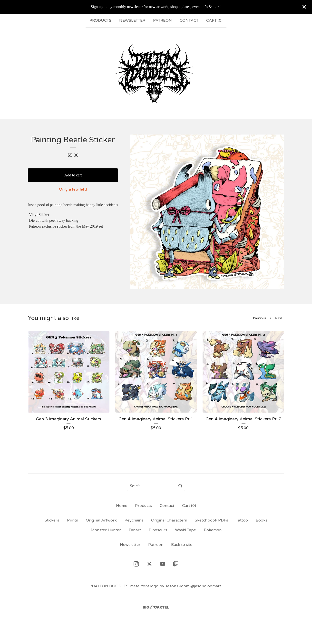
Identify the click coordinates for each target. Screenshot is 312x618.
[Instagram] (136, 564)
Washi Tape (185, 530)
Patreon (162, 20)
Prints (72, 520)
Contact (189, 20)
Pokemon (213, 530)
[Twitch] (175, 564)
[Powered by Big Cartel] (156, 607)
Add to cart (73, 175)
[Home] (156, 73)
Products (100, 20)
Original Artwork (101, 520)
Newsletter (132, 20)
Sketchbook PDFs (211, 520)
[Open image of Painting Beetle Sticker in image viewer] (207, 212)
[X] (149, 564)
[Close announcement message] (304, 7)
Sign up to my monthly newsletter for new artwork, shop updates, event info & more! (156, 7)
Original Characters (169, 520)
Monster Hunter (106, 530)
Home (121, 505)
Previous (259, 318)
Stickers (52, 520)
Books (261, 520)
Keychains (134, 520)
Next (278, 318)
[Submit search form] (180, 486)
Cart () (214, 20)
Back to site (181, 544)
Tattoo (242, 520)
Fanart (135, 530)
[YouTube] (162, 564)
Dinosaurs (158, 530)
